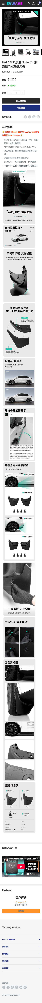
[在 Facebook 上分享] (25, 116)
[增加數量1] (22, 92)
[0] (38, 3)
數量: (4, 93)
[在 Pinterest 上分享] (29, 116)
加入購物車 (21, 101)
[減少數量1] (10, 92)
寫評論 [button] (21, 911)
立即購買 (21, 108)
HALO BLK (6, 72)
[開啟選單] (3, 4)
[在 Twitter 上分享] (34, 116)
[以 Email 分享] (38, 116)
